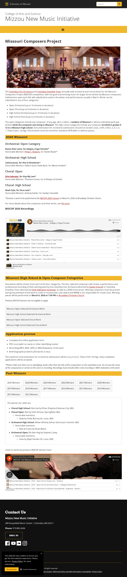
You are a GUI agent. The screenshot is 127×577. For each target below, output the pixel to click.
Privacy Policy (17, 561)
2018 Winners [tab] (31, 388)
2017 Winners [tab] (49, 388)
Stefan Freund (95, 287)
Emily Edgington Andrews (43, 289)
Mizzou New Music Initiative (13, 273)
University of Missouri (15, 4)
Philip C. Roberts (32, 151)
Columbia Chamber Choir (49, 91)
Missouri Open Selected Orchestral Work (26, 308)
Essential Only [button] (11, 569)
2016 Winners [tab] (67, 388)
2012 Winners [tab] (31, 394)
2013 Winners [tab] (13, 394)
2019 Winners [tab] (13, 388)
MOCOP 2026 (26, 273)
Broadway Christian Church (71, 295)
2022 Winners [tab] (67, 382)
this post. (65, 203)
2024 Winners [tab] (31, 382)
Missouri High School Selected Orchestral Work (29, 314)
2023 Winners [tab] (49, 382)
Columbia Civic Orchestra (21, 91)
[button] (28, 569)
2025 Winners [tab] (13, 382)
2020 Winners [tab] (103, 382)
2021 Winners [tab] (85, 382)
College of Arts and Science (23, 14)
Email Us (13, 535)
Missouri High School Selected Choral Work (27, 325)
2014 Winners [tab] (103, 388)
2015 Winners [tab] (85, 388)
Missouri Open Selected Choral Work (24, 319)
